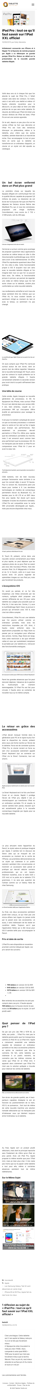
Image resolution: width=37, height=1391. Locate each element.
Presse (19, 1385)
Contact (11, 1383)
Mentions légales (20, 1383)
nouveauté (9, 1280)
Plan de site (26, 1385)
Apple (7, 1283)
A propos (5, 1383)
